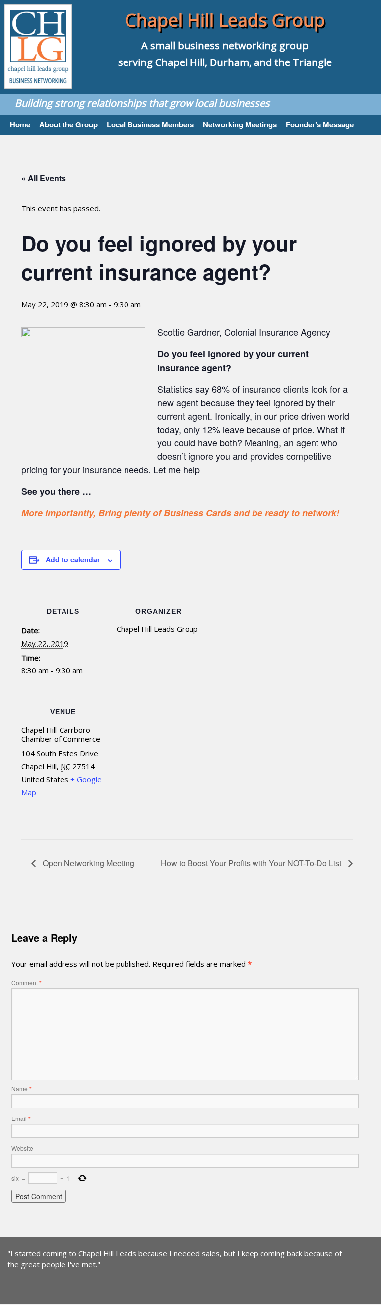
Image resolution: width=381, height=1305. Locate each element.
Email (21, 1118)
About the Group (68, 124)
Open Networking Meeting (87, 863)
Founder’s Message (320, 124)
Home (20, 124)
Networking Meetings (240, 124)
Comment (26, 982)
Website (22, 1148)
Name (21, 1088)
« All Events (43, 178)
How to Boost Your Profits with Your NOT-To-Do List (252, 863)
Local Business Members (150, 124)
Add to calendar (73, 559)
